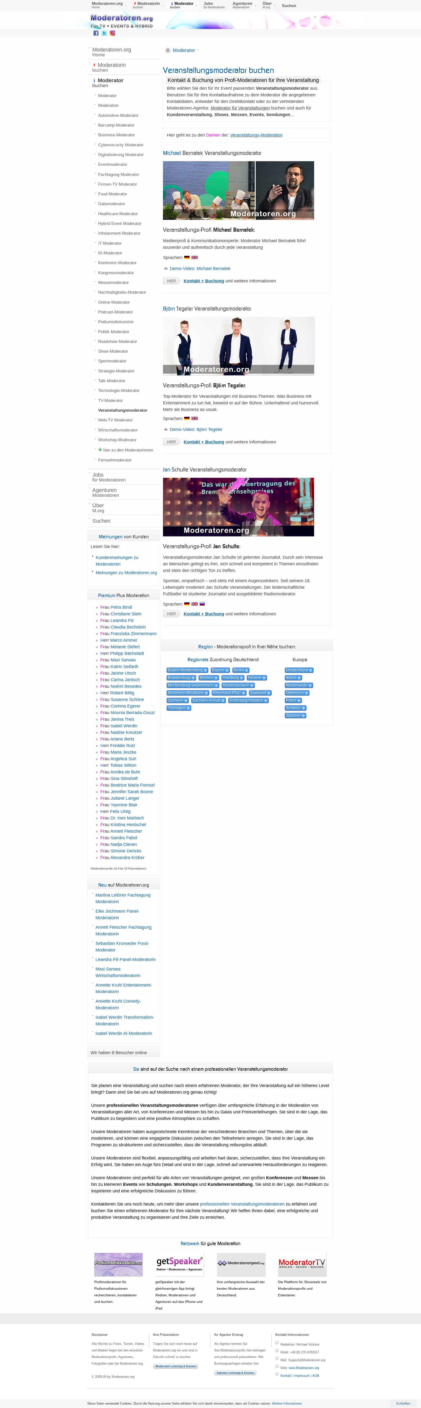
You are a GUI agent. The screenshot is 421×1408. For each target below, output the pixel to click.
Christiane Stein (126, 613)
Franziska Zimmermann (134, 633)
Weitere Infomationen (287, 1403)
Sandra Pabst (124, 837)
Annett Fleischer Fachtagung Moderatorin (124, 930)
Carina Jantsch (125, 679)
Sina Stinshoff (124, 778)
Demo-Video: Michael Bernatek (200, 268)
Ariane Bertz (122, 739)
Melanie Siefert (125, 646)
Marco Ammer (123, 640)
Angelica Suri (123, 758)
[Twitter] (104, 34)
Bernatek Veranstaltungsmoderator (212, 153)
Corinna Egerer (125, 706)
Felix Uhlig (120, 811)
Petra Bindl (121, 607)
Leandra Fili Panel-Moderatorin (126, 959)
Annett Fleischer (126, 831)
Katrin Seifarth (124, 666)
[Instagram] (112, 34)
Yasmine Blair (124, 804)
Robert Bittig (122, 692)
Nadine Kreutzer (126, 732)
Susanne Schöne (127, 699)
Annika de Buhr (125, 771)
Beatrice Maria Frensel (133, 785)
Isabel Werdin (124, 725)
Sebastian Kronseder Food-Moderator (122, 946)
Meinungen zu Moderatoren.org (126, 572)
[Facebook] (96, 34)
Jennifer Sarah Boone (132, 791)
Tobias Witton (123, 765)
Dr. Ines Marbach (127, 818)
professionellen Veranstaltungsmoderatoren (242, 1204)
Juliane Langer (125, 798)
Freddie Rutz (122, 745)
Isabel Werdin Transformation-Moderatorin (125, 1020)
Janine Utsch (123, 673)
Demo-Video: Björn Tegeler (196, 429)
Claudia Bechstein (128, 627)
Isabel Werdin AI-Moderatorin (124, 1033)
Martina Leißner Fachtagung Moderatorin (123, 898)
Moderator (184, 50)
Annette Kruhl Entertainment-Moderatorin (124, 988)
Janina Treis (122, 719)
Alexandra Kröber (127, 857)
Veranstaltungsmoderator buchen (218, 70)
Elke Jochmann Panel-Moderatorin (117, 914)
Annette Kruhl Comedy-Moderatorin (118, 1004)
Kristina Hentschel (128, 824)
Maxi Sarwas (123, 660)
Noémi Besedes (126, 686)
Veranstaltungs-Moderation (256, 135)
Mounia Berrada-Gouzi (133, 712)
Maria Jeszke (123, 752)
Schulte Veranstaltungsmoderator (205, 469)
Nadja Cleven (124, 844)
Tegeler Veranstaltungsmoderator (207, 308)
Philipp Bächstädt (127, 653)
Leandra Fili (122, 620)
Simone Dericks (126, 851)
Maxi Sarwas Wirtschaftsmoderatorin (118, 972)
